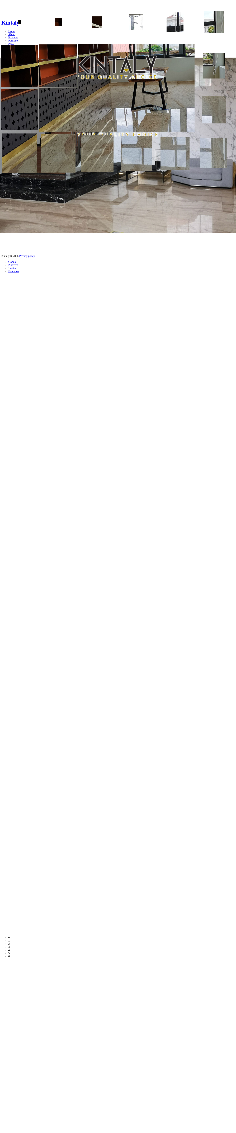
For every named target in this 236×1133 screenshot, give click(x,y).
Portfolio (13, 40)
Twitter (12, 268)
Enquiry (12, 49)
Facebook (13, 271)
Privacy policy (27, 256)
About (11, 34)
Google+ (13, 261)
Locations (13, 46)
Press (11, 43)
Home (11, 31)
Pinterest (13, 264)
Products (13, 37)
